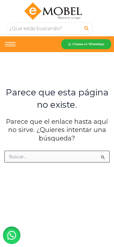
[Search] (86, 28)
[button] (11, 235)
